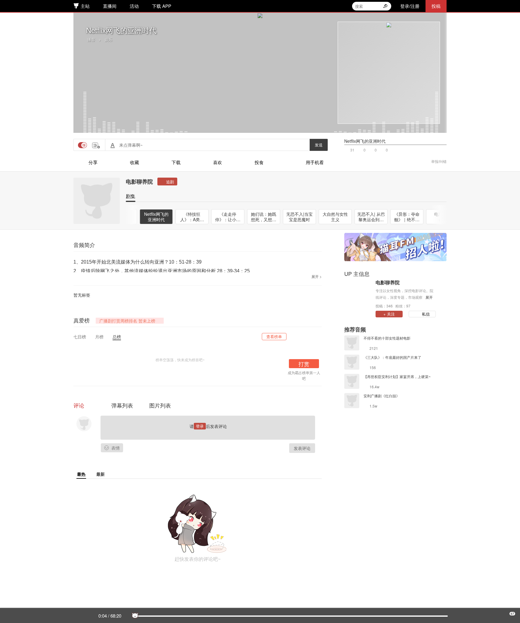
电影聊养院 (139, 181)
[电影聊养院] (358, 293)
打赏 (304, 364)
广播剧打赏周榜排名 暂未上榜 (127, 321)
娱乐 (109, 39)
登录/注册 (409, 6)
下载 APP (161, 6)
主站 (85, 6)
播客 (91, 39)
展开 (429, 297)
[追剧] (167, 181)
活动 (134, 6)
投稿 (436, 6)
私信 (426, 314)
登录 (200, 426)
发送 (319, 145)
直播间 (109, 6)
